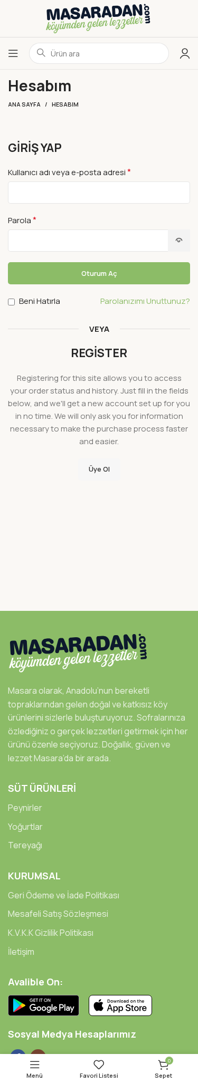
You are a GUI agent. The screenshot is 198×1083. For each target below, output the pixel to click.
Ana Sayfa (24, 104)
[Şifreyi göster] (179, 240)
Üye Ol (99, 469)
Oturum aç (99, 273)
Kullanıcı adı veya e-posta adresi (69, 172)
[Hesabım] (184, 53)
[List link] (99, 808)
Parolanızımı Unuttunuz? (145, 300)
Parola (22, 220)
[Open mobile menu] (13, 53)
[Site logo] (99, 17)
